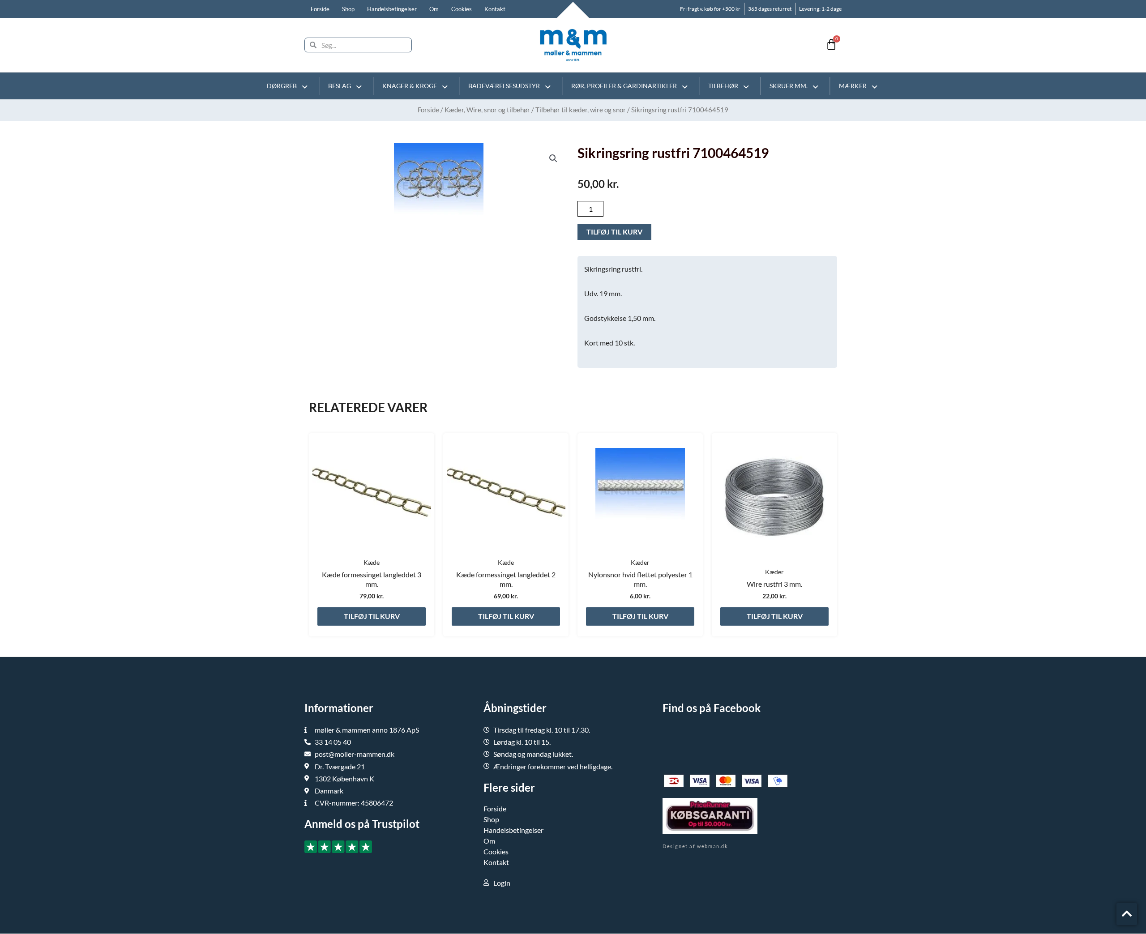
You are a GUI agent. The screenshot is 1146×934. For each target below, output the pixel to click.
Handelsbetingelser (392, 9)
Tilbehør (723, 86)
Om (434, 9)
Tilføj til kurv (614, 231)
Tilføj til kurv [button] (372, 616)
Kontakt (494, 9)
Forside (320, 9)
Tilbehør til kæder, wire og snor (580, 110)
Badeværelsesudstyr (504, 86)
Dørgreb (282, 86)
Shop (348, 9)
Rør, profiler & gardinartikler (624, 86)
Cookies (461, 9)
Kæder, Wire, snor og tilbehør (487, 110)
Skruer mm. (789, 86)
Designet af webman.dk (695, 846)
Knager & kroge (409, 86)
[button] (553, 158)
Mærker (853, 86)
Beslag (339, 86)
